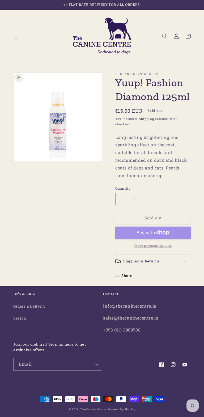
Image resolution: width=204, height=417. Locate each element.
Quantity (123, 188)
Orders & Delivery (29, 306)
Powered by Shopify (121, 409)
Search (19, 318)
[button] (16, 36)
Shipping (146, 119)
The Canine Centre (93, 409)
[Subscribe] (96, 364)
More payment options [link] (153, 245)
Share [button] (126, 275)
